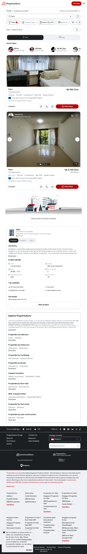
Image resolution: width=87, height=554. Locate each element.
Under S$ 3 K (24, 366)
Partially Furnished (26, 358)
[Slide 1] (38, 164)
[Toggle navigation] (84, 3)
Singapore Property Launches (13, 524)
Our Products (11, 441)
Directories (29, 493)
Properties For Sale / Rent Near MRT (33, 519)
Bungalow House (29, 324)
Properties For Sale (51, 493)
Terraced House (52, 322)
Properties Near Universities (49, 526)
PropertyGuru (12, 493)
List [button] (27, 37)
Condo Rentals (67, 504)
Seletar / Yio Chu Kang (16, 376)
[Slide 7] (49, 164)
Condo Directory (30, 496)
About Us (10, 438)
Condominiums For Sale (50, 508)
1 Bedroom (18, 338)
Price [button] (31, 240)
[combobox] (40, 16)
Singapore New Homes (12, 519)
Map (63, 37)
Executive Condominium (38, 322)
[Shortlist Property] (77, 58)
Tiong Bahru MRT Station (16, 397)
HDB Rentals (66, 501)
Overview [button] (13, 240)
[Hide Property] (72, 58)
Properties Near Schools (49, 531)
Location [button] (23, 240)
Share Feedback (33, 441)
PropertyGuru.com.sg (14, 473)
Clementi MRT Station (34, 397)
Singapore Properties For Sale (51, 497)
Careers (9, 444)
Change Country (55, 435)
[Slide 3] (42, 164)
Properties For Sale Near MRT (32, 524)
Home (9, 11)
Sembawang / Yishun (32, 376)
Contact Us (32, 435)
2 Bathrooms (12, 348)
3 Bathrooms (23, 348)
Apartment (25, 322)
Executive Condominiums (30, 482)
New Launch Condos (14, 528)
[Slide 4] (44, 164)
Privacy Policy (27, 539)
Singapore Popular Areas (69, 519)
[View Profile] (19, 115)
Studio (10, 338)
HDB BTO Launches (13, 502)
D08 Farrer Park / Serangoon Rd (68, 537)
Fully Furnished (13, 358)
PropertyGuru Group (14, 435)
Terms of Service (39, 547)
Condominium (16, 322)
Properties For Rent (69, 493)
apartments (11, 482)
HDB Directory (30, 499)
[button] (13, 256)
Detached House (63, 322)
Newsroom (32, 438)
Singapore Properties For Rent (69, 497)
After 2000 (11, 417)
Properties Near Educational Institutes (50, 520)
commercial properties (55, 482)
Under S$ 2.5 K (13, 366)
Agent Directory (30, 502)
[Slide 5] (46, 164)
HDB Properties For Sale (50, 502)
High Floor (11, 407)
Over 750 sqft (12, 387)
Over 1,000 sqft (24, 387)
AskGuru (10, 496)
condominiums (71, 480)
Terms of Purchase (64, 547)
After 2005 (20, 417)
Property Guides (12, 499)
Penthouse (20, 407)
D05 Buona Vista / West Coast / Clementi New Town (70, 530)
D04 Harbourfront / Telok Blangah (68, 524)
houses (42, 482)
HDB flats (18, 482)
